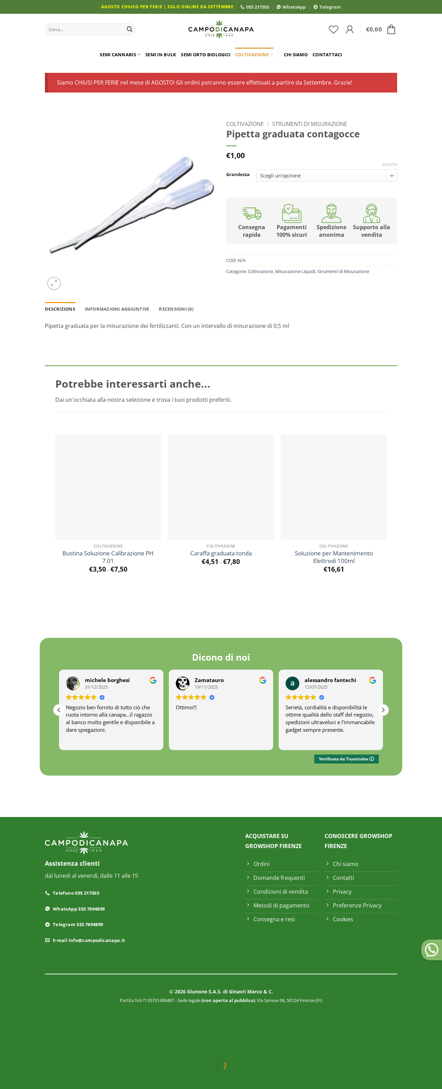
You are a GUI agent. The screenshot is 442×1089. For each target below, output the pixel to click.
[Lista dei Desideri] (333, 29)
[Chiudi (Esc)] (67, 1048)
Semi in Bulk (160, 54)
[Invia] (129, 29)
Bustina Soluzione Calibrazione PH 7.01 (108, 557)
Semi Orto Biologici (205, 54)
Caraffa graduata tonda (221, 553)
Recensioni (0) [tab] (176, 309)
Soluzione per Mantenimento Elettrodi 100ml (334, 557)
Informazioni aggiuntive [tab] (117, 309)
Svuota (389, 164)
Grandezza (238, 174)
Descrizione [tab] (60, 309)
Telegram (330, 7)
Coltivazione (252, 54)
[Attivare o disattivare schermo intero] (27, 1048)
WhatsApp (294, 7)
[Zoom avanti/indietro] (6, 1048)
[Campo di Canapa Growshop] (221, 29)
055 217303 (257, 7)
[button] (350, 29)
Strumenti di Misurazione (309, 124)
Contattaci (327, 54)
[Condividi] (47, 1048)
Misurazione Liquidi (295, 271)
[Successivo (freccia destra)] (27, 1077)
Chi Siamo (296, 54)
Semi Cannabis (118, 54)
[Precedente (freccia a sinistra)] (6, 1077)
